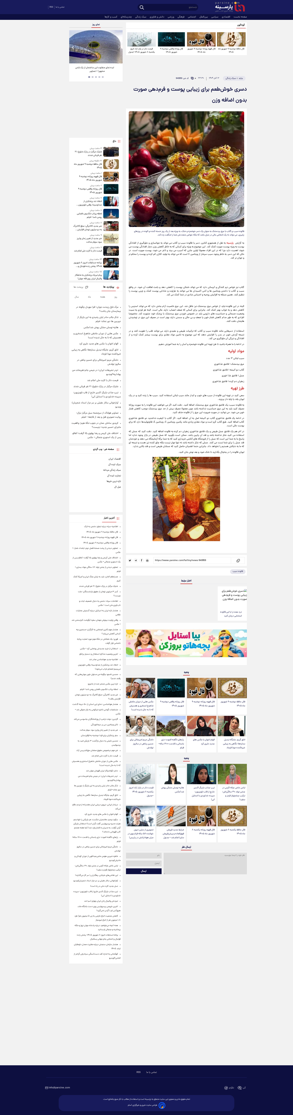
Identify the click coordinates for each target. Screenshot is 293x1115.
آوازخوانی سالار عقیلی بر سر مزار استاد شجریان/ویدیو (95, 880)
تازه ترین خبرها (114, 481)
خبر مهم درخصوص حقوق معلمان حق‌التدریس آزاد (97, 750)
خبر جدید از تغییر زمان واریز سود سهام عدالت (89, 240)
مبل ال (117, 487)
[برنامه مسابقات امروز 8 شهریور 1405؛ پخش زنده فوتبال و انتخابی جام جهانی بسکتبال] (111, 263)
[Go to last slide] (73, 47)
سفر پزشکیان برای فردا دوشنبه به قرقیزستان (99, 735)
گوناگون (241, 25)
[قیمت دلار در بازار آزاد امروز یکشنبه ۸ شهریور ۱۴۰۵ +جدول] (141, 39)
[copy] (238, 560)
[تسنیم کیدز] (186, 644)
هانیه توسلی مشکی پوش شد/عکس (172, 790)
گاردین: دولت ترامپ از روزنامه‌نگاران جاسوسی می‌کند (96, 719)
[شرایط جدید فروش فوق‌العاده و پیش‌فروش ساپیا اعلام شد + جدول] (171, 816)
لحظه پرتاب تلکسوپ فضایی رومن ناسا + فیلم (89, 215)
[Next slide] (118, 47)
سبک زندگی (141, 17)
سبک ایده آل (114, 464)
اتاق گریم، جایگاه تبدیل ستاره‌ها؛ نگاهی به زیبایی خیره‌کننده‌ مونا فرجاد (234, 743)
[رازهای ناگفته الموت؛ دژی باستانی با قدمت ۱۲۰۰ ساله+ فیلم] (171, 726)
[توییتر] (130, 560)
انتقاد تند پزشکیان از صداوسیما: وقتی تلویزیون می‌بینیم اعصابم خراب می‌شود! (88, 203)
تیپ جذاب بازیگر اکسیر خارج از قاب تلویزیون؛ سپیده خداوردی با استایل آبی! (203, 793)
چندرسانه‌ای (126, 17)
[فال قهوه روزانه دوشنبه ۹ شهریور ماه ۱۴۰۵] (201, 39)
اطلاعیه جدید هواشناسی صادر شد (103, 659)
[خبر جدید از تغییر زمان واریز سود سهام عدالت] (111, 239)
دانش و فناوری (157, 17)
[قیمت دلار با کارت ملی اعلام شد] (111, 251)
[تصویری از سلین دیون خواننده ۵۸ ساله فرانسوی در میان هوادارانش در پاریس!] (140, 816)
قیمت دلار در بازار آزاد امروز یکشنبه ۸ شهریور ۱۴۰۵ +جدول (141, 50)
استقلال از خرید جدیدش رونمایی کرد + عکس (99, 648)
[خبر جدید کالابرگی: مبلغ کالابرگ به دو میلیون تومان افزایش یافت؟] (111, 226)
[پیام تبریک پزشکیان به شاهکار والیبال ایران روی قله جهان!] (111, 275)
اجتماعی (192, 17)
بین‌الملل (204, 17)
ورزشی (171, 17)
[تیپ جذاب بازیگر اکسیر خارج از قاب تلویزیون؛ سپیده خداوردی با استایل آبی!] (201, 774)
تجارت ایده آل (114, 476)
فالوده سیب (238, 571)
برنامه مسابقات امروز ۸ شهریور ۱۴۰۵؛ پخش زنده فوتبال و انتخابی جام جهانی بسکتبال (88, 264)
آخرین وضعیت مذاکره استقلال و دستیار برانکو (98, 654)
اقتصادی (226, 17)
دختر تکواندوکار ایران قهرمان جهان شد (102, 771)
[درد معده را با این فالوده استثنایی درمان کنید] (232, 597)
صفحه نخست (240, 17)
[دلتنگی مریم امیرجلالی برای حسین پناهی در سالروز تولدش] (140, 726)
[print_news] (147, 560)
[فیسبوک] (142, 560)
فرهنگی (181, 17)
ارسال (143, 871)
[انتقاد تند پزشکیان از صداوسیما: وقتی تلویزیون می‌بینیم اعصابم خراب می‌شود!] (111, 201)
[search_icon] (141, 8)
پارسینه (230, 243)
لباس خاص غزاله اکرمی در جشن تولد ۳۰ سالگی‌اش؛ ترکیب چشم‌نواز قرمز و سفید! (233, 793)
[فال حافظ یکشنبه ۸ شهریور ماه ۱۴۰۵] (232, 816)
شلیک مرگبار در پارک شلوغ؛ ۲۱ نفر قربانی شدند (88, 153)
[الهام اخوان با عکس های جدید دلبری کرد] (201, 726)
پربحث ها (78, 287)
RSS (51, 7)
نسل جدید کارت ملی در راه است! (104, 886)
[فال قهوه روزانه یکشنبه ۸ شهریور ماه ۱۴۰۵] (201, 816)
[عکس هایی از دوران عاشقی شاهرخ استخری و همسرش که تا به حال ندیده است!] (140, 688)
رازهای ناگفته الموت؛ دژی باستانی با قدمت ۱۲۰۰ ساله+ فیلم (171, 743)
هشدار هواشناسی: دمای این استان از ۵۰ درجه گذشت (95, 704)
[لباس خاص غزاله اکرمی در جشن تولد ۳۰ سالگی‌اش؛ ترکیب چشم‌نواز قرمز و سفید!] (232, 774)
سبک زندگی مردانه (112, 470)
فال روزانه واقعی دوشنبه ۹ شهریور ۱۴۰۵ (171, 50)
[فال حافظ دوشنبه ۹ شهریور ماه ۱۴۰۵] (231, 39)
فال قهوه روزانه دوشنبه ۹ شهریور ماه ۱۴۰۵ (201, 50)
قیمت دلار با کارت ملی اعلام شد (88, 251)
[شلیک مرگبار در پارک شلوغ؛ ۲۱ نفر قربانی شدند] (111, 152)
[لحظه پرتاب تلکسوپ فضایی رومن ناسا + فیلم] (111, 214)
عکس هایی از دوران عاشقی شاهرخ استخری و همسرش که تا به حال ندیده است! (141, 705)
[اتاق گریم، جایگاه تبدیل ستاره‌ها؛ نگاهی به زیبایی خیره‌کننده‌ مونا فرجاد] (232, 726)
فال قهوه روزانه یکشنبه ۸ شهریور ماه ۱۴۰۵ (203, 832)
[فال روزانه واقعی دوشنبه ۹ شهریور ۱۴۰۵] (171, 39)
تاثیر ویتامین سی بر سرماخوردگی (104, 724)
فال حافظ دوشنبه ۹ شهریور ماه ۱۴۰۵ (231, 50)
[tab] (103, 77)
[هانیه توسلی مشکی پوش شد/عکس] (171, 774)
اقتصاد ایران (115, 459)
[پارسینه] (228, 7)
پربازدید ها (108, 287)
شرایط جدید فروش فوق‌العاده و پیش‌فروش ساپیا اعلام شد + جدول (173, 834)
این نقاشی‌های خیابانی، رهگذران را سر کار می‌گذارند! (94, 69)
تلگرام (231, 1088)
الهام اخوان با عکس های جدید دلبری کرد (204, 742)
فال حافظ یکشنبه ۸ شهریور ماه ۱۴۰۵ (233, 832)
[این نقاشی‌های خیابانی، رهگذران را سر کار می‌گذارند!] (95, 46)
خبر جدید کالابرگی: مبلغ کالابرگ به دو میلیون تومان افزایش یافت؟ (87, 228)
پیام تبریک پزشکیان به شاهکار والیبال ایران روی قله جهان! (88, 277)
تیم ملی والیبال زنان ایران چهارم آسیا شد (101, 901)
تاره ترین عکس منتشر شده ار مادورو (103, 684)
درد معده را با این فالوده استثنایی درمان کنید (231, 614)
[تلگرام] (136, 560)
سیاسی (215, 17)
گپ (244, 1088)
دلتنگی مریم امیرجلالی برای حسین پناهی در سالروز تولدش (141, 743)
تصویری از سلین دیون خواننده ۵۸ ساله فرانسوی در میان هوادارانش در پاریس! (140, 834)
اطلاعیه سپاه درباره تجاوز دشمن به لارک (101, 526)
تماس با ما (60, 7)
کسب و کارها (111, 17)
